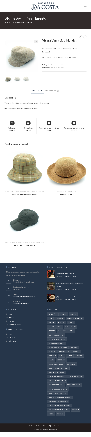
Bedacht (63, 314)
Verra (63, 65)
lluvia (69, 356)
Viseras (60, 414)
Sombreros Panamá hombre (60, 397)
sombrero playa (73, 385)
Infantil (76, 351)
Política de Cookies (58, 426)
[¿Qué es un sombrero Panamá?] (51, 298)
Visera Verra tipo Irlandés (23, 22)
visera (51, 414)
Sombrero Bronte (66, 194)
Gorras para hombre (57, 339)
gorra (71, 322)
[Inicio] (5, 22)
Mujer (59, 65)
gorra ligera (70, 327)
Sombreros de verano (57, 393)
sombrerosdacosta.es (21, 303)
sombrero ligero (76, 376)
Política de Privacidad (43, 426)
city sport (60, 318)
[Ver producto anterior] (80, 36)
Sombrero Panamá (56, 385)
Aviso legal (12, 341)
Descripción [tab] (37, 91)
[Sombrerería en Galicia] (51, 274)
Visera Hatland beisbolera (24, 245)
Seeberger (61, 360)
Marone (79, 356)
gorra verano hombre (58, 347)
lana (61, 356)
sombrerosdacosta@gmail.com (24, 296)
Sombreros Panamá (15, 324)
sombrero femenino (57, 376)
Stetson (75, 410)
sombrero (71, 364)
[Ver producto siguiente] (84, 36)
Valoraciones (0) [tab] (52, 91)
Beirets (73, 314)
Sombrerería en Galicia (65, 273)
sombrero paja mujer (57, 381)
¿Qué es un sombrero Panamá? (68, 297)
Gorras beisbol (17, 242)
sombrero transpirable (58, 401)
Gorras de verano (56, 335)
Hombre (38, 242)
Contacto (12, 337)
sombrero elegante (57, 372)
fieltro (52, 322)
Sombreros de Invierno (25, 191)
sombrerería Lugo (56, 364)
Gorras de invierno (66, 331)
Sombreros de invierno (58, 389)
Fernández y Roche (75, 318)
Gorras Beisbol (26, 242)
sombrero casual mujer (58, 368)
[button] (36, 41)
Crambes (7, 191)
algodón (52, 314)
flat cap (61, 322)
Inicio (10, 334)
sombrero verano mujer (58, 410)
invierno (52, 356)
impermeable (64, 351)
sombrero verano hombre (59, 405)
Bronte (59, 191)
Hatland (33, 242)
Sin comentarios (70, 276)
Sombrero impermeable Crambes (24, 194)
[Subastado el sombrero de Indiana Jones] (51, 286)
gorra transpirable (57, 343)
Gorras (53, 65)
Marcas (13, 191)
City (50, 318)
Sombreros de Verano (38, 191)
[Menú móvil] (85, 6)
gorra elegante (55, 327)
